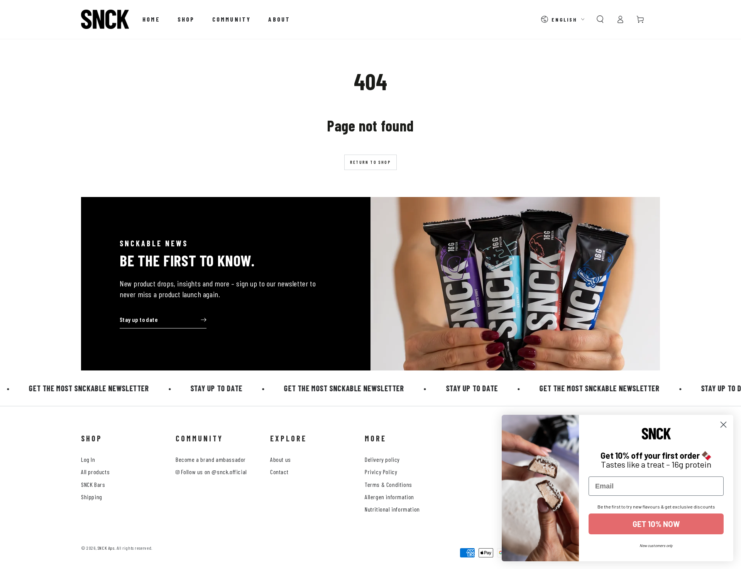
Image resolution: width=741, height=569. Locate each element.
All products (95, 471)
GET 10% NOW (656, 524)
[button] (600, 19)
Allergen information (389, 496)
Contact (279, 471)
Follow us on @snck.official (213, 471)
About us (280, 459)
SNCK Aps (106, 547)
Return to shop (370, 162)
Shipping (91, 496)
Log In (88, 459)
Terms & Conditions (388, 484)
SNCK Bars (93, 484)
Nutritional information (392, 509)
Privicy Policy (381, 471)
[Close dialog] (723, 424)
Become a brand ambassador (211, 459)
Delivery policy (382, 459)
